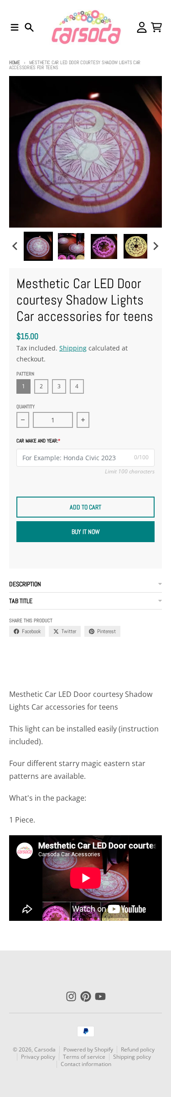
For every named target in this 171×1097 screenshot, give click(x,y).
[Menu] (14, 27)
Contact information (86, 1064)
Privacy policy (38, 1057)
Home (14, 62)
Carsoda (45, 1049)
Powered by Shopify (88, 1049)
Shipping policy (132, 1057)
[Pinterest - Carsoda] (85, 996)
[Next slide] (155, 246)
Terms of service (84, 1057)
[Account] (141, 27)
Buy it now (86, 532)
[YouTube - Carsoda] (100, 996)
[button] (38, 246)
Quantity (25, 406)
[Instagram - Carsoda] (71, 996)
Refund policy (138, 1049)
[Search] (29, 27)
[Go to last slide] (15, 246)
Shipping (73, 348)
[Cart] (156, 27)
